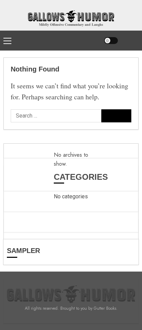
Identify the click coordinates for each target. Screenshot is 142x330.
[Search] (130, 40)
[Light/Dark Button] (111, 40)
